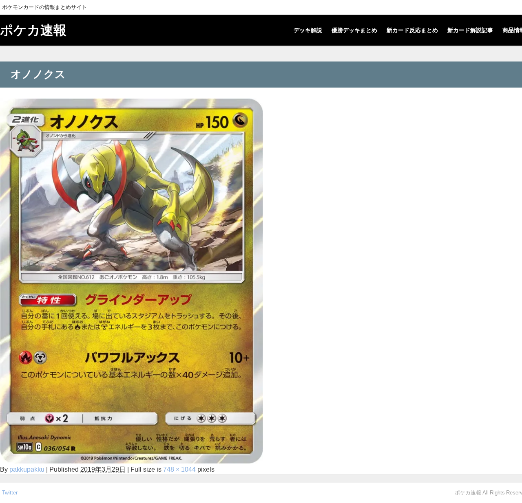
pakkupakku (26, 469)
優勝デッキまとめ (354, 30)
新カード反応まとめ (412, 30)
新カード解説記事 (470, 30)
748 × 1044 (179, 469)
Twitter (10, 492)
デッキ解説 (308, 30)
